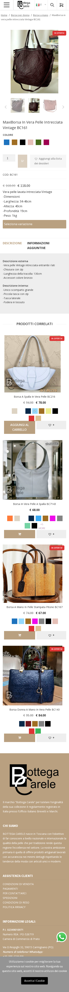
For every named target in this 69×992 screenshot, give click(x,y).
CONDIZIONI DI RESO (16, 902)
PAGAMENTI (10, 888)
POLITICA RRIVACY (14, 907)
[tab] (12, 245)
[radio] (6, 143)
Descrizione (12, 243)
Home (4, 15)
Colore (8, 135)
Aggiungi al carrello (19, 427)
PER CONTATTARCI (14, 893)
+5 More (41, 526)
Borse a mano (40, 15)
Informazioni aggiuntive (38, 245)
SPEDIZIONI (10, 898)
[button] (48, 161)
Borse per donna (20, 15)
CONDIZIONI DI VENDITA (18, 884)
